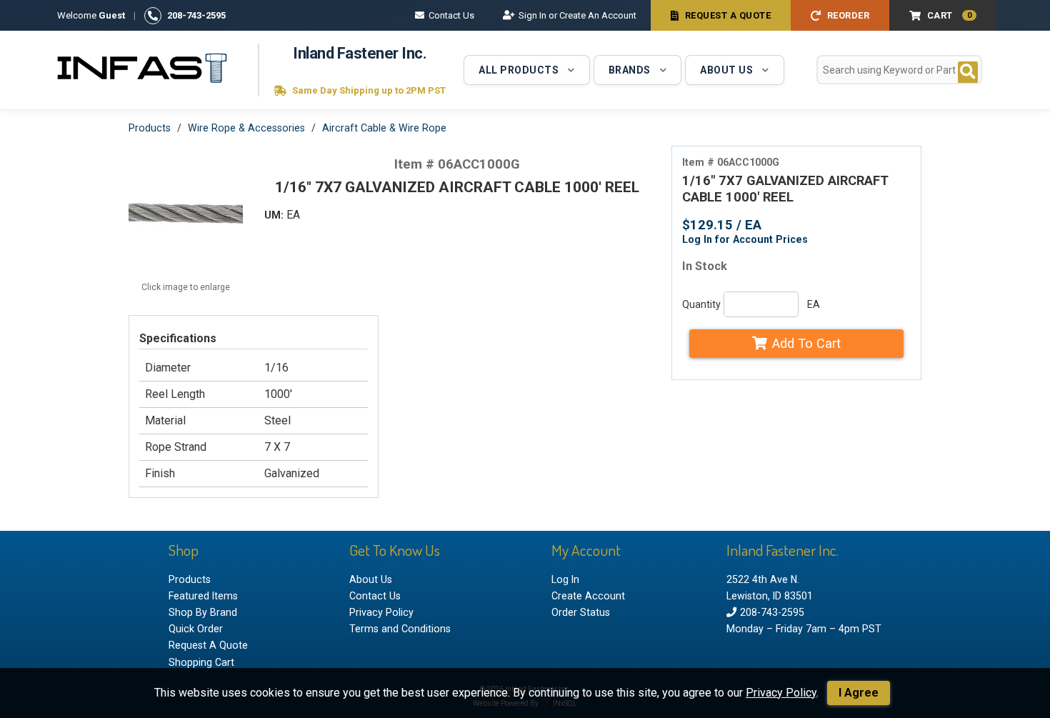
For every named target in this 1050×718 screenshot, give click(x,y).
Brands (630, 70)
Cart (949, 15)
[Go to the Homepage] (143, 70)
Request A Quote (728, 15)
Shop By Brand (203, 612)
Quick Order (196, 628)
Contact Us (451, 15)
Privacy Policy (781, 692)
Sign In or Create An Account (577, 15)
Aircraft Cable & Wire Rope (384, 128)
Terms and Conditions (400, 628)
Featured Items (203, 596)
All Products (519, 70)
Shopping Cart (201, 662)
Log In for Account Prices (745, 239)
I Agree (859, 692)
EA (813, 304)
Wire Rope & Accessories (246, 128)
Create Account (588, 596)
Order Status (580, 612)
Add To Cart (806, 343)
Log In (565, 579)
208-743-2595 (196, 15)
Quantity (701, 304)
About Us (726, 70)
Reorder (848, 15)
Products (150, 128)
